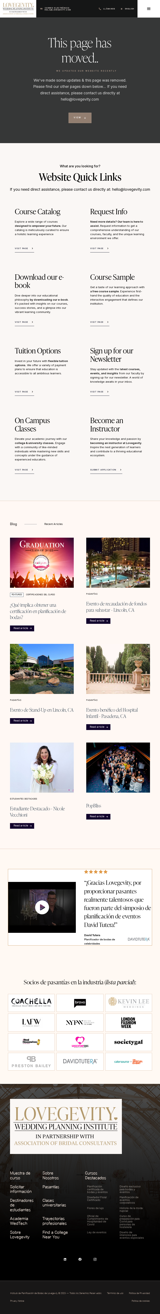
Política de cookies (141, 1301)
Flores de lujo (95, 1208)
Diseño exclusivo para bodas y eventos (130, 1189)
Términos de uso (115, 1293)
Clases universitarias (54, 1203)
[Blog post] (42, 563)
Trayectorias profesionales (54, 1221)
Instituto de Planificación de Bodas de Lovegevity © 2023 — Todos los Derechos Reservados (55, 1293)
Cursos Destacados (95, 1175)
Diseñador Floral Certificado (97, 1199)
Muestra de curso (20, 1175)
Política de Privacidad (139, 1293)
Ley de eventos (96, 1232)
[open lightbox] (42, 907)
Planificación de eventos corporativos (129, 1200)
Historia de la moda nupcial (131, 1209)
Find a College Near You (55, 1235)
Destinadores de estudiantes (22, 1205)
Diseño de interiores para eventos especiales (132, 1235)
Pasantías (50, 1187)
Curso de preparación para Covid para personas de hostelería (130, 1221)
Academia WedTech (19, 1221)
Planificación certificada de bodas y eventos (97, 1189)
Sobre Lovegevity (20, 1235)
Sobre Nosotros (50, 1175)
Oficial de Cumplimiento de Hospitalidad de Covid (97, 1220)
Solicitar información (21, 1189)
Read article (21, 628)
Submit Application (103, 470)
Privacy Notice (17, 1301)
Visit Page (21, 248)
